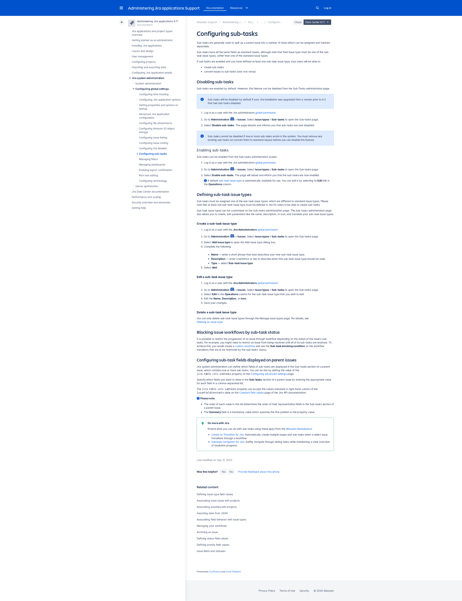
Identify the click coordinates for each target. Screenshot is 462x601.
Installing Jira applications (147, 45)
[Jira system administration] (262, 22)
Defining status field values (212, 538)
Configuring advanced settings (269, 373)
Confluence (215, 571)
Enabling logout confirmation (155, 169)
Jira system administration (148, 77)
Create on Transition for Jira (227, 434)
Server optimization (146, 186)
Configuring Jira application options (159, 99)
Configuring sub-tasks (153, 153)
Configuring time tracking (154, 94)
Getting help (139, 207)
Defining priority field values (213, 544)
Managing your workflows (212, 525)
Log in (327, 7)
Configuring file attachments (155, 123)
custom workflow (245, 346)
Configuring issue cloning (153, 142)
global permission (265, 112)
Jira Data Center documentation (150, 191)
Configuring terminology (153, 180)
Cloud (298, 22)
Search (317, 8)
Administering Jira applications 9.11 (157, 21)
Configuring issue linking (153, 137)
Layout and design (143, 50)
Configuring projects (144, 61)
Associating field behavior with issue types (221, 519)
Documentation (215, 7)
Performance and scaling (146, 196)
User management (142, 56)
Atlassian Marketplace (299, 428)
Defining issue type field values (215, 494)
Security (304, 590)
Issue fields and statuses (211, 551)
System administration (148, 83)
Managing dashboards (152, 164)
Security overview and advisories (151, 202)
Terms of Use (287, 590)
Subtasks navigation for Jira (227, 441)
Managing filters (148, 159)
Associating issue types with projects (218, 500)
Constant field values (251, 392)
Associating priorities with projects (216, 506)
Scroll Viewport (233, 571)
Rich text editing (148, 175)
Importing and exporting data (149, 67)
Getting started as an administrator (152, 40)
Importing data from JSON (212, 513)
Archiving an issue (207, 532)
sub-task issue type (230, 180)
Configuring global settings (152, 88)
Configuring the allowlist (153, 148)
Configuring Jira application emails (152, 72)
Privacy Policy (267, 590)
